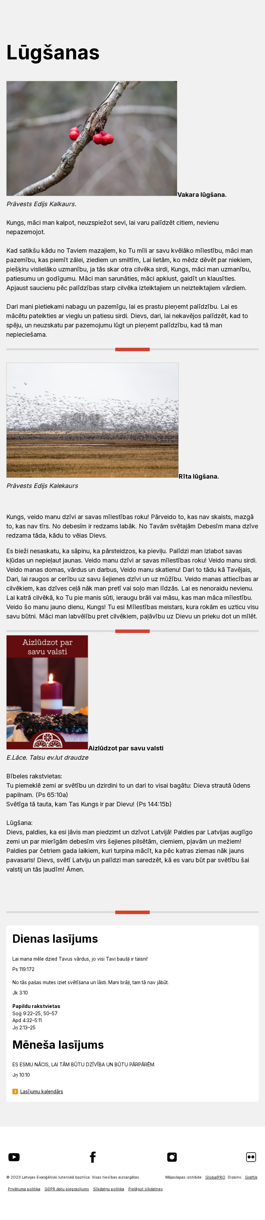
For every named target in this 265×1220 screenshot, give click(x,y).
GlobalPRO (215, 1177)
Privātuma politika (24, 1189)
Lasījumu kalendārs (41, 1091)
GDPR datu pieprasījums (67, 1189)
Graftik (251, 1177)
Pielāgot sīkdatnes (145, 1189)
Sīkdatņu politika (108, 1189)
